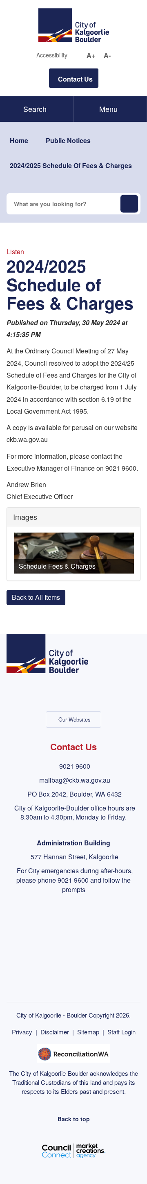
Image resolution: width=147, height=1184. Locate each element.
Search (35, 108)
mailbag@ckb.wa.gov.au (74, 780)
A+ (91, 55)
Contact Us (75, 79)
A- (107, 55)
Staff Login (121, 1031)
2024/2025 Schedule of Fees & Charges (71, 165)
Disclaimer (54, 1031)
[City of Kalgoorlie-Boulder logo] (73, 24)
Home (19, 140)
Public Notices (68, 140)
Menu (108, 108)
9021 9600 (74, 766)
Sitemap (88, 1031)
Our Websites (74, 719)
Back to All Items (36, 597)
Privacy (22, 1031)
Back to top (74, 1119)
